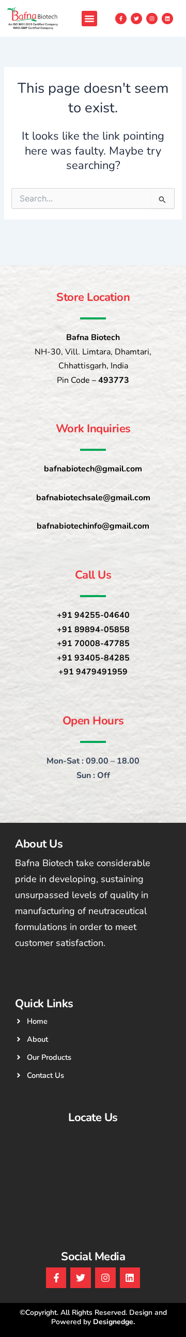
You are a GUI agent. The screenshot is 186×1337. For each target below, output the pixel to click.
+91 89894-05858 (93, 629)
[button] (89, 18)
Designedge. (114, 1322)
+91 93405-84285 (93, 658)
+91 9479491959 (93, 672)
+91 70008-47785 (93, 643)
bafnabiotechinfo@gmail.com (93, 526)
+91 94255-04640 (93, 615)
